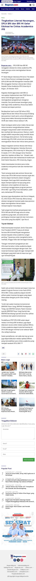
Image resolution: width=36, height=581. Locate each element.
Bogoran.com (6, 65)
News (3, 18)
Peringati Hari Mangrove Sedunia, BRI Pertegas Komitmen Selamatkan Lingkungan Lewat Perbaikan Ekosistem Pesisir (26, 391)
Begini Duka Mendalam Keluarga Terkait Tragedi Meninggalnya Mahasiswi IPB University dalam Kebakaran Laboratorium (20, 500)
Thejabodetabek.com (18, 574)
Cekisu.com (28, 567)
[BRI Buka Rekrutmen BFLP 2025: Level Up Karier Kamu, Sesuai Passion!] (27, 366)
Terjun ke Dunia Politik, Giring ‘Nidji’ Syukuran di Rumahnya (20, 474)
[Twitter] (18, 560)
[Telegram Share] (29, 354)
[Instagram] (21, 560)
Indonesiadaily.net (23, 565)
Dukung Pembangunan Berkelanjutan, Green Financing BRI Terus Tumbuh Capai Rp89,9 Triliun (26, 409)
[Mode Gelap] (30, 4)
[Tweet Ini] (22, 354)
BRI (3, 348)
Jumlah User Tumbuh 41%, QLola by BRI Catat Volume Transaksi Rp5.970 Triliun (8, 374)
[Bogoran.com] (11, 4)
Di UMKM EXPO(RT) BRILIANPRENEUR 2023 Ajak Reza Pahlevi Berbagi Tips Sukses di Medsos (20, 481)
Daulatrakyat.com (12, 569)
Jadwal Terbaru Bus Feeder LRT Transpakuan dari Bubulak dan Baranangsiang (20, 487)
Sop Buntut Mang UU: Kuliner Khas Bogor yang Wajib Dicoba (20, 494)
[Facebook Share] (18, 354)
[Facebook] (14, 560)
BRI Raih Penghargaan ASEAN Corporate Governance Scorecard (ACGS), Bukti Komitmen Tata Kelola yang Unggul (9, 391)
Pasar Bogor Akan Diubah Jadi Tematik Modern (18, 507)
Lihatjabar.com (24, 571)
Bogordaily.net (11, 565)
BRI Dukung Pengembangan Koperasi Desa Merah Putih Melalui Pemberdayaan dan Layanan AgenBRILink (8, 409)
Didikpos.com (24, 569)
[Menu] (2, 4)
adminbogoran (9, 32)
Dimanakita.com (12, 571)
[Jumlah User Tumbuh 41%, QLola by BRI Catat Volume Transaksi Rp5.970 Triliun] (9, 366)
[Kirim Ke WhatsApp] (33, 354)
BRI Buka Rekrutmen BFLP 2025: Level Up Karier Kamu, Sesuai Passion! (25, 374)
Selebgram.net (8, 567)
